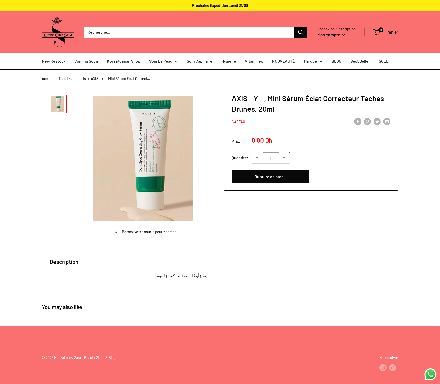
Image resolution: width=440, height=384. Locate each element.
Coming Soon (86, 61)
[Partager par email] (386, 121)
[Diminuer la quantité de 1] (257, 157)
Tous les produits (72, 78)
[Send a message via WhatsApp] (430, 374)
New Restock (53, 61)
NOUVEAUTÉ (283, 61)
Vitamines (254, 61)
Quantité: (240, 157)
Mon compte (329, 34)
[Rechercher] (300, 32)
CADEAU (238, 122)
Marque (310, 61)
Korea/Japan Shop (123, 61)
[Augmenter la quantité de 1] (284, 157)
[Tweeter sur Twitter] (377, 121)
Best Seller (360, 61)
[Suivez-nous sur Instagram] (383, 367)
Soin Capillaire (199, 61)
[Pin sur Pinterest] (367, 121)
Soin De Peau (160, 61)
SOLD (384, 61)
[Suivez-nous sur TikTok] (392, 367)
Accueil (47, 78)
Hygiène (228, 61)
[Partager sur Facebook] (357, 121)
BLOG (336, 61)
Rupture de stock (270, 176)
